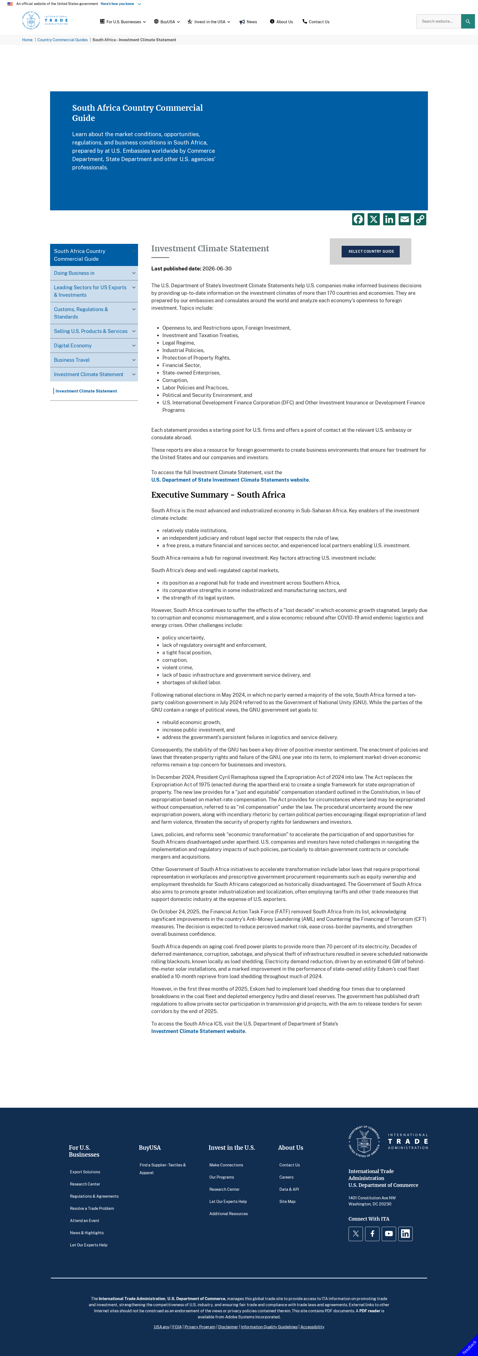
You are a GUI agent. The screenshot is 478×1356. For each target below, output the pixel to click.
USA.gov (162, 1326)
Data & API (289, 1189)
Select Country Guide (371, 251)
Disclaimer (228, 1326)
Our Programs (221, 1176)
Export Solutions (85, 1171)
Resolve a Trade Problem (92, 1208)
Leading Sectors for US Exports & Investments (90, 291)
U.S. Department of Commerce (196, 1298)
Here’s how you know (119, 4)
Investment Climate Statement (88, 374)
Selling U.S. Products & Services (91, 331)
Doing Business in (74, 273)
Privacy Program (200, 1326)
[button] (122, 21)
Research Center (85, 1183)
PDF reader (369, 1310)
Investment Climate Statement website (198, 1031)
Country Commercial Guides (62, 39)
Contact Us (289, 1164)
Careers (286, 1176)
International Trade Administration (132, 1298)
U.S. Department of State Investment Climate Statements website (230, 480)
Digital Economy (73, 345)
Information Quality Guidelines (269, 1326)
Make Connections (226, 1164)
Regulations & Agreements (94, 1196)
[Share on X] (373, 219)
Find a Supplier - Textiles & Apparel (162, 1168)
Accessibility (312, 1326)
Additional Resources (228, 1213)
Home (27, 39)
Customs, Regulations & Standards (81, 313)
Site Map (287, 1201)
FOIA (177, 1326)
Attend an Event (84, 1220)
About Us (290, 1147)
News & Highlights (87, 1232)
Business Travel (72, 360)
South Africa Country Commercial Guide (79, 255)
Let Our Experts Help (88, 1244)
